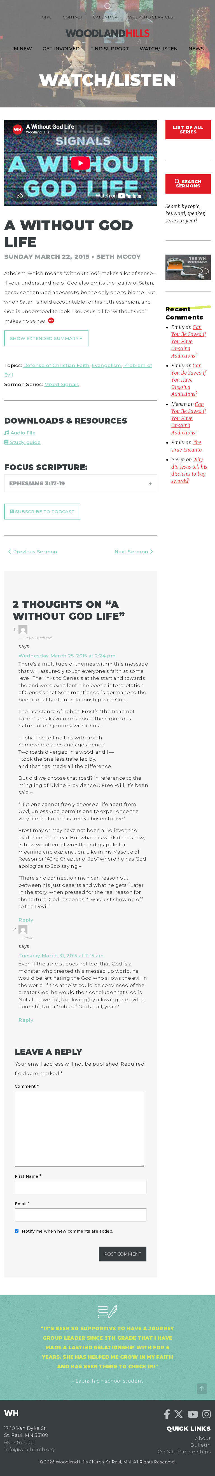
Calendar (105, 17)
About (203, 1438)
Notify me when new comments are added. (67, 1231)
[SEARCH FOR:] (107, 6)
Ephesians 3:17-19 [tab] (37, 483)
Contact (72, 17)
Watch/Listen (159, 48)
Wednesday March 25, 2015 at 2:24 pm (67, 656)
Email (21, 1203)
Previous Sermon (34, 551)
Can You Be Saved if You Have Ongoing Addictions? (188, 341)
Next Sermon (132, 551)
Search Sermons (188, 184)
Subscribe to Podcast (44, 511)
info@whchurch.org (29, 1449)
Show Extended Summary (45, 338)
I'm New (21, 48)
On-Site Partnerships (184, 1451)
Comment (27, 1086)
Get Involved (61, 48)
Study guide (24, 442)
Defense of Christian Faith (56, 365)
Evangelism (106, 365)
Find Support (109, 48)
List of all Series (188, 129)
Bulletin (200, 1445)
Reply (25, 920)
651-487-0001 (20, 1442)
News (196, 48)
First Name (26, 1176)
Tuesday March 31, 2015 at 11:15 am (61, 955)
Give (47, 17)
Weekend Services (150, 17)
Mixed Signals (61, 384)
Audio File (22, 433)
